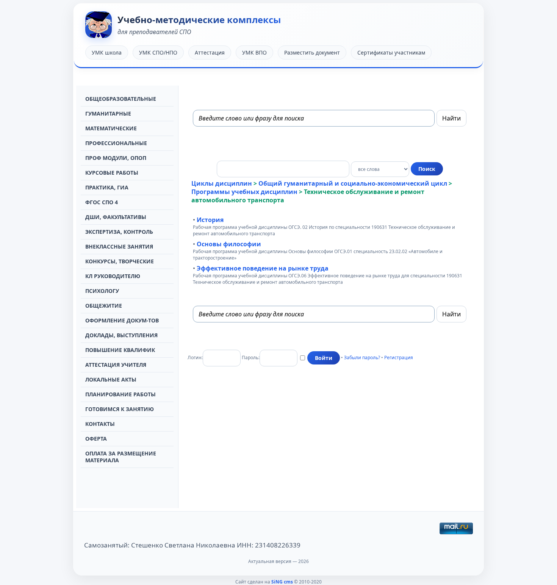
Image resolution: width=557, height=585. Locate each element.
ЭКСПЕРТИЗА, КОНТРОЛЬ (119, 231)
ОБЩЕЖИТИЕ (103, 305)
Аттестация (210, 52)
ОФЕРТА (96, 438)
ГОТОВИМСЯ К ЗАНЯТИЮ (119, 409)
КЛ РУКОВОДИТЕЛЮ (112, 276)
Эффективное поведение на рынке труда (263, 268)
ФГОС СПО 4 (101, 202)
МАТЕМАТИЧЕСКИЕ (111, 128)
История (210, 220)
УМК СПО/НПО (158, 52)
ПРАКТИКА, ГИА (106, 187)
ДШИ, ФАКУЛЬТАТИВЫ (115, 217)
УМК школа (107, 52)
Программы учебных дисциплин (244, 192)
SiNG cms (282, 582)
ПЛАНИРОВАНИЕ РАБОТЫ (120, 394)
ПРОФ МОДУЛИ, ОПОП (115, 157)
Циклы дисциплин (221, 183)
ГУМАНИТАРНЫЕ (108, 113)
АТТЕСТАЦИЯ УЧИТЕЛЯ (115, 364)
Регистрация (398, 357)
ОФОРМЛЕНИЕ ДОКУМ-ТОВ (122, 320)
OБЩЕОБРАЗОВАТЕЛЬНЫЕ (120, 98)
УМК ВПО (254, 52)
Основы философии (229, 244)
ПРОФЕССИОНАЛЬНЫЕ (116, 143)
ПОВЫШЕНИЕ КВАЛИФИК (120, 350)
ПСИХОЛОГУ (102, 290)
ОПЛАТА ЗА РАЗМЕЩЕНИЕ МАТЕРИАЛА (120, 457)
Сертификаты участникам (391, 52)
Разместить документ (312, 52)
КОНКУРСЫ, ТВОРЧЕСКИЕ (119, 261)
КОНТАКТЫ (100, 423)
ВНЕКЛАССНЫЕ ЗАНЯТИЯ (119, 246)
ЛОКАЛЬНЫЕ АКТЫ (110, 379)
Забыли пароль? (362, 357)
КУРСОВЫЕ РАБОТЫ (111, 172)
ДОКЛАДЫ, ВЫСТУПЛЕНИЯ (121, 335)
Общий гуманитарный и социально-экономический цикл (352, 183)
